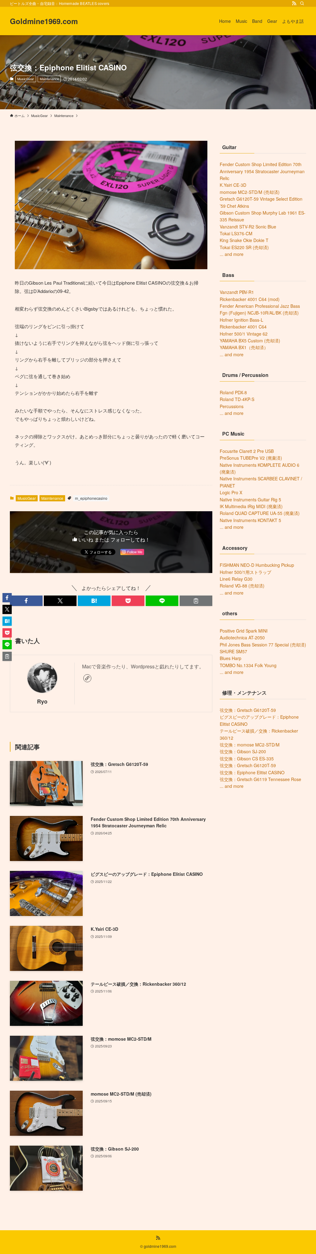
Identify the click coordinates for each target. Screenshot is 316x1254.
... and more (231, 254)
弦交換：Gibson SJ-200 (243, 751)
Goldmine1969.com (44, 21)
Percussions (231, 406)
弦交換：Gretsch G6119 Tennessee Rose (260, 779)
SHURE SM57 (233, 651)
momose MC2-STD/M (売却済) (250, 192)
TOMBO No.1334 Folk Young (248, 665)
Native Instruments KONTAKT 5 (250, 520)
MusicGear (25, 78)
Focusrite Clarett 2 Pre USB (247, 451)
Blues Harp (230, 658)
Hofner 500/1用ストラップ (245, 572)
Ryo (42, 701)
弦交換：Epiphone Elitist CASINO (252, 772)
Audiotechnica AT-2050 (242, 637)
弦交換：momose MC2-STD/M (250, 745)
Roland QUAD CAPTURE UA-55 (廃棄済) (260, 513)
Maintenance (49, 78)
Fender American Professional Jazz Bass (260, 306)
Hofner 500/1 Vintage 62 (244, 334)
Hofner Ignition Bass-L (241, 320)
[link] (87, 678)
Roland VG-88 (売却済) (242, 586)
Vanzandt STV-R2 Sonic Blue (248, 227)
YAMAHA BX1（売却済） (244, 347)
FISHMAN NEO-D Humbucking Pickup (257, 565)
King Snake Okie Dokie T (244, 240)
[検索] (302, 3)
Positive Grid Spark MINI (244, 631)
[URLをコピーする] (196, 601)
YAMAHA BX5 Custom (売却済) (250, 340)
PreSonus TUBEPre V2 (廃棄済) (251, 458)
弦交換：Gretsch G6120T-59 (248, 710)
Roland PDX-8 (233, 392)
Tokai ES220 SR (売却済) (244, 247)
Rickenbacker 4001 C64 (243, 327)
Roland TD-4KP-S (237, 399)
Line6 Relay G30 (236, 579)
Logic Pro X (231, 492)
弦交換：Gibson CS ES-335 (247, 758)
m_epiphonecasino (91, 498)
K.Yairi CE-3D (233, 185)
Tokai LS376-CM (236, 233)
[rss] (294, 3)
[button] (26, 601)
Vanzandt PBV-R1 (237, 292)
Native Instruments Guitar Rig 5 (250, 499)
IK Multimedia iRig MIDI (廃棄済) (251, 506)
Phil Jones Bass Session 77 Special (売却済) (263, 645)
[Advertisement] (263, 839)
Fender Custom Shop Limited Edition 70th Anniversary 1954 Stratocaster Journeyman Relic (262, 171)
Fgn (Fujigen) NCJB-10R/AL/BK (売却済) (259, 313)
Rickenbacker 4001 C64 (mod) (250, 299)
